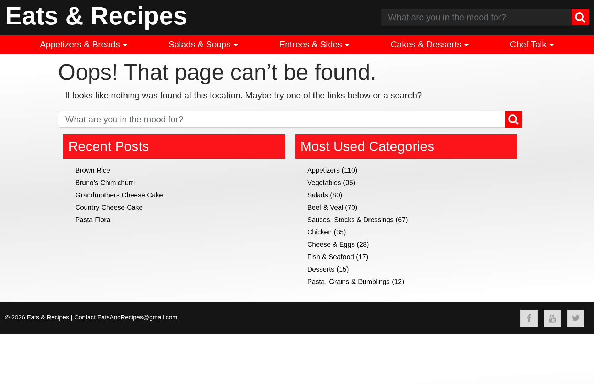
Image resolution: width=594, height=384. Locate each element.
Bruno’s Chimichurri (105, 182)
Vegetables (324, 182)
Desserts (320, 269)
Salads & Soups (199, 44)
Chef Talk (528, 44)
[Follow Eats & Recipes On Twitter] (575, 318)
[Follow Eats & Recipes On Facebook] (529, 318)
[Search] (580, 17)
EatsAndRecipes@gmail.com (137, 317)
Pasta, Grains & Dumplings (348, 281)
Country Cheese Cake (109, 207)
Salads (317, 195)
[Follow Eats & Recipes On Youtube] (552, 318)
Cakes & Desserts (425, 44)
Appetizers (323, 170)
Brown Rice (92, 170)
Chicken (319, 232)
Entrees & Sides (310, 44)
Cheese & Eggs (331, 244)
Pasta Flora (92, 219)
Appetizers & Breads (80, 44)
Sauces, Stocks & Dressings (350, 219)
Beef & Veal (325, 207)
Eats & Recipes (96, 16)
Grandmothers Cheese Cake (119, 195)
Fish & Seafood (330, 257)
